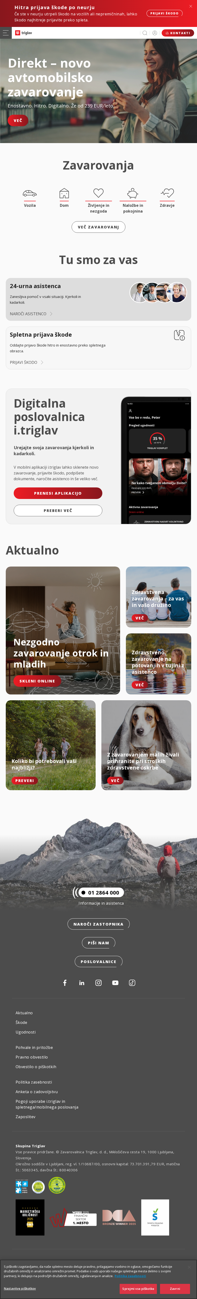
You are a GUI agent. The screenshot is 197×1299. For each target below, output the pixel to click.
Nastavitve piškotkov (20, 1288)
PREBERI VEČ (58, 510)
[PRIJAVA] (155, 33)
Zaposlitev (26, 1116)
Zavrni (175, 1288)
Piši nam (98, 943)
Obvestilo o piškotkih (36, 1066)
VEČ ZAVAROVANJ (98, 227)
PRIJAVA (155, 33)
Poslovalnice (99, 961)
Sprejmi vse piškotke (138, 1288)
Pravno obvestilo (32, 1057)
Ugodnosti (26, 1032)
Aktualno (24, 1012)
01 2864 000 (103, 892)
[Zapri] (189, 1267)
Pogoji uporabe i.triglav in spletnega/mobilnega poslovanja (47, 1104)
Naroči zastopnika (99, 924)
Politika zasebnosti (34, 1082)
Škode (21, 1022)
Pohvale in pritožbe (34, 1047)
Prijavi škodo (164, 13)
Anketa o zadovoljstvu (37, 1091)
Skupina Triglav (30, 1145)
